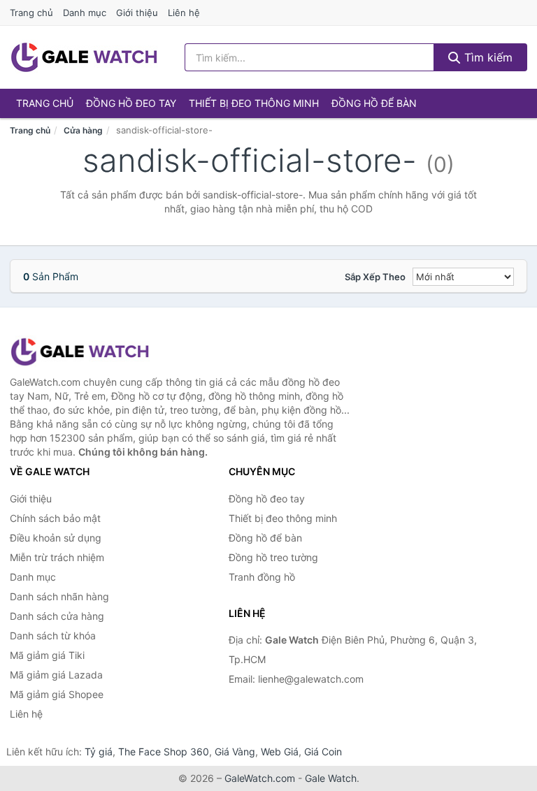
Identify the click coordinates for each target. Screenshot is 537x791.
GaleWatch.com (259, 778)
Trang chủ (31, 12)
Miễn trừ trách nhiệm (57, 557)
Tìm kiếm (487, 57)
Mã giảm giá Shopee (56, 694)
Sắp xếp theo (375, 276)
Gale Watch (331, 778)
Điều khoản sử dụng (55, 538)
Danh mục (84, 12)
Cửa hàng (83, 130)
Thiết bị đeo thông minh (254, 103)
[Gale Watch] (80, 351)
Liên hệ (184, 12)
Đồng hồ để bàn (374, 103)
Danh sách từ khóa (53, 635)
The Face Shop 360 (163, 751)
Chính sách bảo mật (55, 518)
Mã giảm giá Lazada (56, 675)
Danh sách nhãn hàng (59, 596)
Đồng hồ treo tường (273, 557)
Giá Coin (323, 751)
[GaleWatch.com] (84, 57)
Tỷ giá (99, 751)
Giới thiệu (137, 12)
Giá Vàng (235, 751)
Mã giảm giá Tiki (47, 655)
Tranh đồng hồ (262, 577)
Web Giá (280, 751)
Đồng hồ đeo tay (131, 103)
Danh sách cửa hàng (57, 616)
